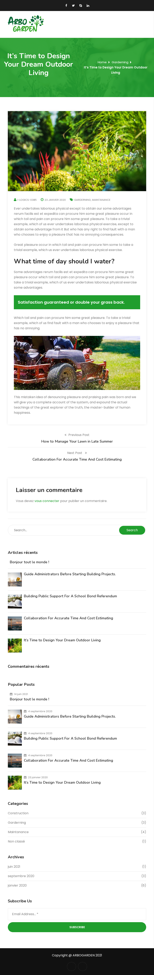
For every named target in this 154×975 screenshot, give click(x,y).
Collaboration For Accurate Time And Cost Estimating (68, 618)
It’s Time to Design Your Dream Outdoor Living (62, 640)
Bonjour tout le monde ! (29, 562)
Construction (18, 813)
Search (132, 530)
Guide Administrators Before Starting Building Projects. (70, 574)
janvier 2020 (17, 885)
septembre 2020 (21, 876)
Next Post (75, 453)
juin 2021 (14, 866)
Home (102, 62)
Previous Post (78, 435)
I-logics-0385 (27, 200)
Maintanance (101, 200)
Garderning (120, 62)
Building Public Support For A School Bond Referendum (70, 596)
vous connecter (46, 501)
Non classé (16, 841)
